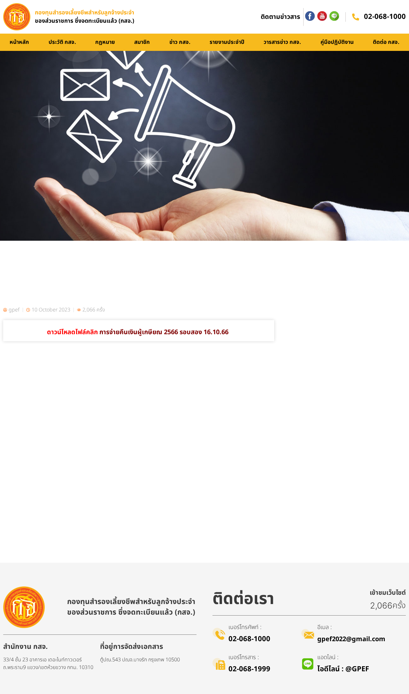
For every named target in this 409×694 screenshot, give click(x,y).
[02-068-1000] (355, 16)
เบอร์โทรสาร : (243, 657)
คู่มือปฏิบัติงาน (337, 42)
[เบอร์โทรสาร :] (218, 664)
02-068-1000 (385, 17)
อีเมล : (324, 627)
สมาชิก (142, 42)
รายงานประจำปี (227, 42)
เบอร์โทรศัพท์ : (244, 627)
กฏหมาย (105, 42)
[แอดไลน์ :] (307, 664)
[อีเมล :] (307, 633)
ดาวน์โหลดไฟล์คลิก (138, 332)
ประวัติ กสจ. (62, 42)
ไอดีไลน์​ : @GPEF (343, 669)
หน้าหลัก (19, 42)
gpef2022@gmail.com (351, 639)
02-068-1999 (249, 669)
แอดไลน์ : (327, 657)
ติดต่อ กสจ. (386, 42)
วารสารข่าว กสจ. (282, 42)
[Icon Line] (334, 16)
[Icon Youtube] (322, 16)
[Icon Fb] (310, 16)
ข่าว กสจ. (179, 42)
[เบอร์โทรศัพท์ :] (218, 633)
